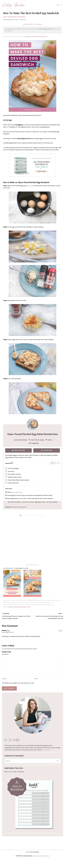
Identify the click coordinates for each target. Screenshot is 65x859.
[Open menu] (57, 5)
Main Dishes (21, 17)
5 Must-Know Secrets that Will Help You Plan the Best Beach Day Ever (49, 616)
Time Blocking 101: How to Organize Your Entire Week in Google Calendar (16, 616)
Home (5, 17)
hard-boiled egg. (17, 492)
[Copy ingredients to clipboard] (12, 463)
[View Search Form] (61, 5)
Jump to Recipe (28, 24)
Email (36, 679)
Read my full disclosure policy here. (36, 36)
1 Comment (23, 19)
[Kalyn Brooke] (14, 5)
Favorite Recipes (12, 17)
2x (55, 463)
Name (5, 679)
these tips (29, 186)
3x (58, 463)
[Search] (57, 761)
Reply (60, 630)
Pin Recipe (47, 450)
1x (52, 463)
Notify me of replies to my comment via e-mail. (19, 683)
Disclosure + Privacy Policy (41, 856)
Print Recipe (38, 24)
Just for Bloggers (32, 852)
